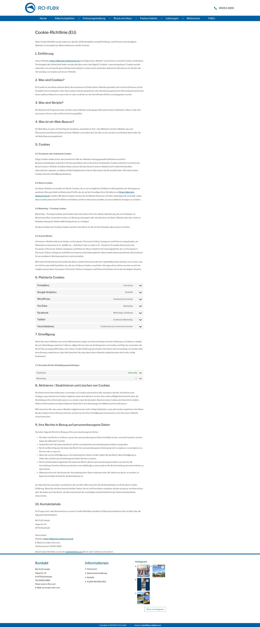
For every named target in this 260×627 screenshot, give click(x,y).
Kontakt (90, 577)
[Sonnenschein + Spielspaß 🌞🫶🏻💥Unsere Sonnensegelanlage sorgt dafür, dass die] (158, 571)
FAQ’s (211, 18)
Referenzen (193, 18)
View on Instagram (155, 609)
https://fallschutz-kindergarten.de (65, 61)
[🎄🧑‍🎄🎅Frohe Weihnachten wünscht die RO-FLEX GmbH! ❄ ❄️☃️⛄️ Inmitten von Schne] (143, 571)
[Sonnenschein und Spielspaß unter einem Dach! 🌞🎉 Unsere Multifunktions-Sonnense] (143, 598)
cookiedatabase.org (74, 552)
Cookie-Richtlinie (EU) (96, 581)
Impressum (92, 569)
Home (43, 18)
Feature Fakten (148, 18)
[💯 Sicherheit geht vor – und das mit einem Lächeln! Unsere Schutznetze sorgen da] (143, 584)
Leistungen (172, 18)
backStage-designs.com (151, 625)
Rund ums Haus (123, 18)
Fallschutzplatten (64, 18)
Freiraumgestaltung (94, 18)
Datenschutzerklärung (97, 573)
